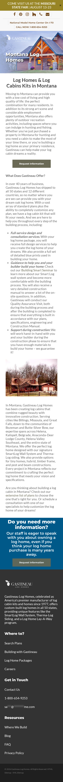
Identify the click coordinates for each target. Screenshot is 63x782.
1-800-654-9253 (16, 698)
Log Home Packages (18, 660)
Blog (8, 736)
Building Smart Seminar (37, 270)
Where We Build (16, 727)
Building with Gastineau (21, 652)
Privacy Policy (14, 753)
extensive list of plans (20, 495)
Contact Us (12, 689)
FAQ (8, 744)
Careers (10, 669)
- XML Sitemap (18, 772)
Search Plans (13, 643)
